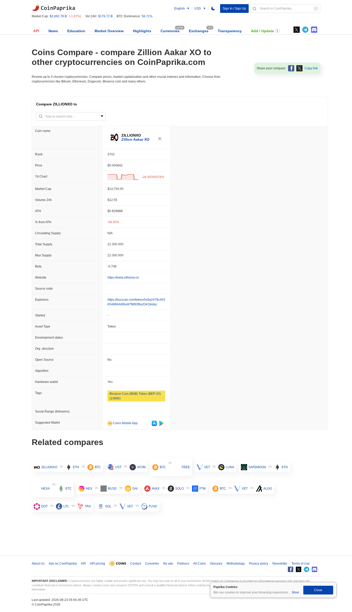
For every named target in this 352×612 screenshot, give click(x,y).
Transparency (230, 31)
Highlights (142, 31)
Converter (152, 563)
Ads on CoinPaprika (63, 563)
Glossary (216, 563)
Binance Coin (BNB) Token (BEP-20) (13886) (135, 396)
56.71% (147, 16)
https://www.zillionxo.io (123, 277)
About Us (38, 563)
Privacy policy (258, 563)
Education (76, 31)
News (53, 31)
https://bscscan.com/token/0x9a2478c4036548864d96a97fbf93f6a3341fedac (136, 302)
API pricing (97, 563)
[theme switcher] (213, 8)
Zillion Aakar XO (135, 139)
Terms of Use (300, 563)
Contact (135, 563)
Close (318, 590)
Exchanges (198, 31)
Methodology (236, 563)
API (36, 31)
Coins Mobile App (125, 423)
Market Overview (109, 31)
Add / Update (262, 31)
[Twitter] (297, 30)
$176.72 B (105, 16)
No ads (168, 563)
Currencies (170, 31)
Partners (183, 563)
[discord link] (314, 30)
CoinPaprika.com (54, 7)
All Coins (199, 563)
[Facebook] (290, 569)
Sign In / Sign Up (234, 8)
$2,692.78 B (58, 16)
